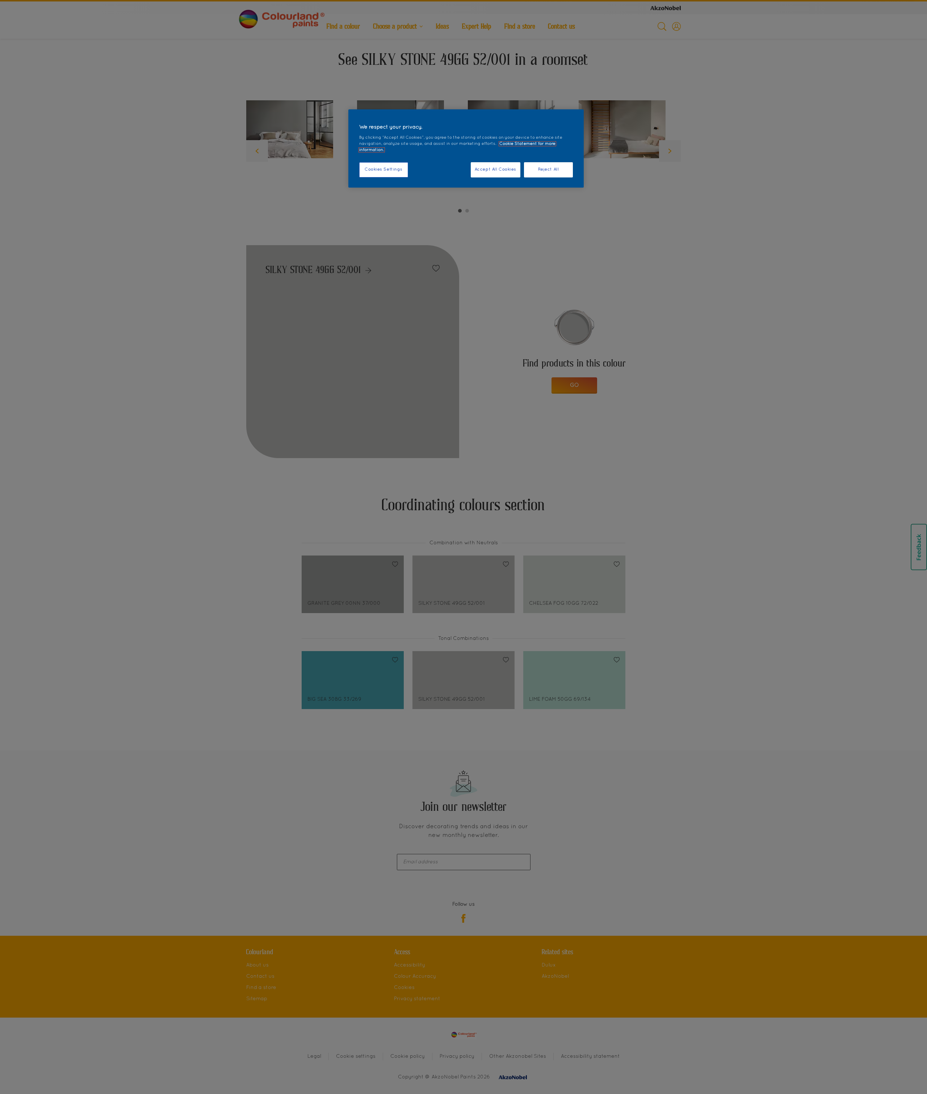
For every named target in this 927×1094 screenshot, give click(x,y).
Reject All (548, 169)
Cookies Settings (384, 169)
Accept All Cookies (495, 169)
